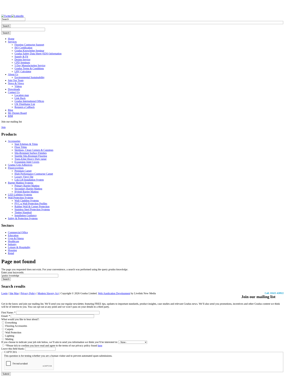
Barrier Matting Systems (20, 182)
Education (13, 235)
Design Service (22, 59)
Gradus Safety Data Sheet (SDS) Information (38, 53)
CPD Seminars (22, 62)
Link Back (20, 98)
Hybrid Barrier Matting (27, 191)
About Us (13, 74)
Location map (22, 95)
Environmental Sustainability (30, 77)
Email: (5, 316)
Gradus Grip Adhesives (20, 164)
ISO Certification (23, 47)
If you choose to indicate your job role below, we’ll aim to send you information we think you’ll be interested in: (59, 342)
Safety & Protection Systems (23, 218)
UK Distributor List (25, 104)
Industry (12, 244)
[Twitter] (6, 16)
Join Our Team (15, 80)
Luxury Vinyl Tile (24, 176)
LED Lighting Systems (20, 194)
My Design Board (17, 113)
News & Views (16, 83)
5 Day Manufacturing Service (30, 65)
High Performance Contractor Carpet (34, 173)
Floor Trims (21, 147)
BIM (10, 116)
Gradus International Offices (29, 101)
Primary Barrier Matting (27, 185)
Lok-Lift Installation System (29, 179)
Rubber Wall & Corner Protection (32, 206)
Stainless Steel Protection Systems (32, 209)
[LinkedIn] (17, 16)
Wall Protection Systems (20, 197)
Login (4, 293)
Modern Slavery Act (48, 293)
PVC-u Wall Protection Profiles (31, 203)
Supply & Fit (21, 56)
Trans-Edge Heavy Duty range (31, 159)
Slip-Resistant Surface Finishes (31, 153)
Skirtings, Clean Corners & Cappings (34, 150)
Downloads (14, 89)
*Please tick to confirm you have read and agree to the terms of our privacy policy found (53, 345)
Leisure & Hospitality (19, 247)
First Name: (8, 312)
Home (11, 38)
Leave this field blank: (13, 348)
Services (12, 41)
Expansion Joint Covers (27, 162)
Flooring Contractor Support (29, 44)
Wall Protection (13, 332)
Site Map (14, 293)
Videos (18, 86)
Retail (11, 253)
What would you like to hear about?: (20, 319)
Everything (11, 322)
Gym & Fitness (16, 238)
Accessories (14, 141)
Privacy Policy (28, 293)
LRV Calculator (23, 71)
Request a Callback (25, 107)
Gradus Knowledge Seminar (29, 50)
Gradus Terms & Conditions (29, 68)
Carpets (9, 329)
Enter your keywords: (12, 272)
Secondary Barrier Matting (28, 188)
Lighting (9, 335)
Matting (9, 339)
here (100, 345)
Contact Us (14, 92)
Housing (12, 250)
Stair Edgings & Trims (26, 144)
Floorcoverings (16, 167)
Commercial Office (18, 232)
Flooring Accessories (16, 325)
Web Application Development (114, 293)
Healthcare (13, 241)
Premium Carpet (23, 170)
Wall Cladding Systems (27, 200)
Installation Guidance (26, 215)
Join (3, 127)
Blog (10, 110)
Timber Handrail (23, 212)
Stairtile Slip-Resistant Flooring (31, 156)
